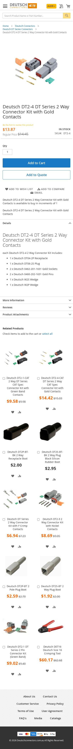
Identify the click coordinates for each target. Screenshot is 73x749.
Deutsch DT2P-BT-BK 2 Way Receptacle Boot (18, 455)
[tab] (36, 222)
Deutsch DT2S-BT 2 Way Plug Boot (52, 587)
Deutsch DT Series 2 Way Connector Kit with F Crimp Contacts (18, 524)
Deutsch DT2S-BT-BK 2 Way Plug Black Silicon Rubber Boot (52, 457)
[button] (51, 6)
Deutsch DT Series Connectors (18, 29)
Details (7, 223)
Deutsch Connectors (25, 25)
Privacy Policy (55, 704)
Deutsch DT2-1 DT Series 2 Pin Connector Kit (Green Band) (18, 651)
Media (38, 718)
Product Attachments (16, 314)
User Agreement (52, 711)
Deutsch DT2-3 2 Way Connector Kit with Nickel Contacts (52, 524)
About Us (29, 696)
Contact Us (50, 696)
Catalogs (55, 718)
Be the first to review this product (18, 125)
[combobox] (36, 15)
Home (6, 25)
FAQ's (22, 718)
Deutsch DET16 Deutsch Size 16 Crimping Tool (52, 650)
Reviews (7, 307)
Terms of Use (26, 711)
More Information (13, 300)
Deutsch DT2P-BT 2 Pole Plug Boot (18, 587)
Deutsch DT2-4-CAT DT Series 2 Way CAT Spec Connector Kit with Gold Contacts (52, 384)
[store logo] (23, 5)
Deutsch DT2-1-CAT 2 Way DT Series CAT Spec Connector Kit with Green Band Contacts (18, 386)
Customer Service (27, 704)
